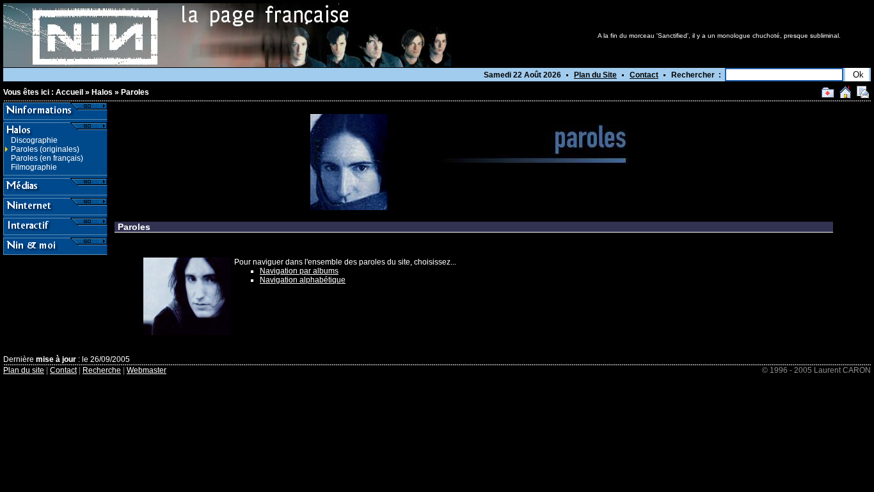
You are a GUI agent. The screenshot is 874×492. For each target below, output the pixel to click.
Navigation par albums (299, 270)
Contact (644, 74)
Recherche (102, 370)
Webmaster (146, 370)
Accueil (69, 92)
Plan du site (23, 370)
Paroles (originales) (45, 149)
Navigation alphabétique (303, 279)
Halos (102, 92)
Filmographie (34, 167)
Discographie (34, 140)
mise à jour (56, 359)
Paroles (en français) (47, 158)
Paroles (135, 92)
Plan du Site (595, 74)
